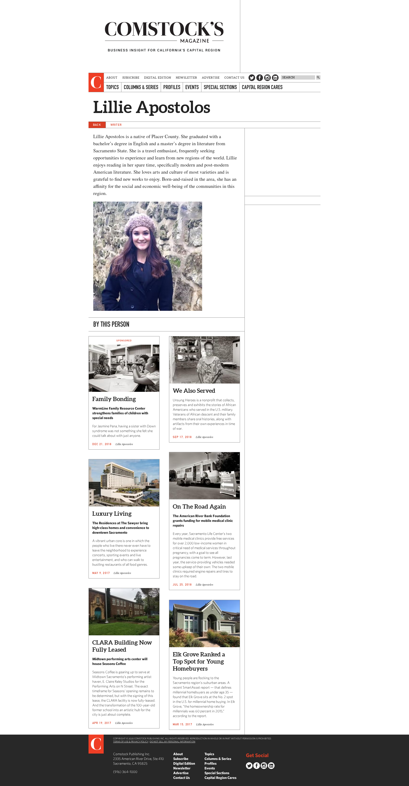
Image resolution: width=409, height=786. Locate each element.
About (112, 77)
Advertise (211, 77)
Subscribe (130, 77)
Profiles (171, 87)
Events (192, 87)
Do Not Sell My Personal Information (172, 741)
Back (97, 124)
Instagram (267, 77)
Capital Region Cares (262, 87)
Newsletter (186, 77)
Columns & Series (141, 87)
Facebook (259, 77)
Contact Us (234, 77)
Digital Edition (157, 77)
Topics (112, 87)
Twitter (252, 77)
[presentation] (96, 82)
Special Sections (220, 87)
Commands (3, 782)
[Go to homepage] (164, 36)
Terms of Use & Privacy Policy (130, 741)
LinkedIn (275, 77)
